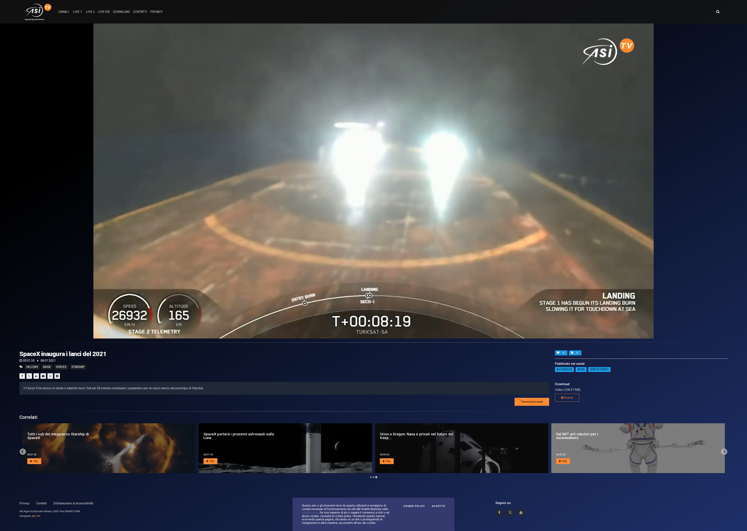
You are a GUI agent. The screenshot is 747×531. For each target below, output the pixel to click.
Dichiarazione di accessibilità (73, 503)
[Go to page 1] (371, 477)
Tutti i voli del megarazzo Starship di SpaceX (411, 436)
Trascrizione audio (532, 401)
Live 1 (77, 12)
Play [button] (35, 461)
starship (78, 366)
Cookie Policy (414, 506)
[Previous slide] (23, 452)
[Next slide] (724, 452)
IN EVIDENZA (564, 369)
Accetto (438, 506)
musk (47, 366)
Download (121, 12)
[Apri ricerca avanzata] (717, 12)
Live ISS (104, 12)
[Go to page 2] (373, 477)
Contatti (41, 503)
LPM (37, 515)
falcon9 (32, 366)
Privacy (24, 503)
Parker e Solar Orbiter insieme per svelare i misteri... (239, 436)
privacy (156, 12)
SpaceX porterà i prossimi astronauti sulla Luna (591, 436)
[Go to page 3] (376, 477)
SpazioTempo (599, 369)
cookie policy (310, 512)
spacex (61, 366)
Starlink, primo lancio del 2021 (48, 436)
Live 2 (90, 12)
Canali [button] (63, 12)
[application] (373, 181)
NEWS (581, 369)
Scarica (568, 397)
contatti (140, 12)
